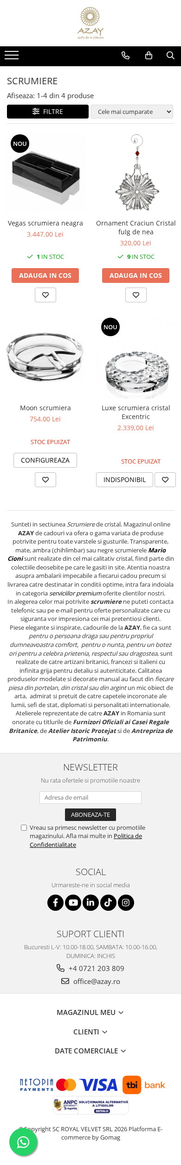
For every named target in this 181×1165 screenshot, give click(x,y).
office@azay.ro (95, 981)
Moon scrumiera (45, 407)
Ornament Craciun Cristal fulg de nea (136, 227)
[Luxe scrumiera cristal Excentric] (135, 357)
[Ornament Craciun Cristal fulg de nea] (135, 173)
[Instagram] (126, 903)
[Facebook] (55, 903)
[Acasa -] (90, 23)
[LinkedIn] (91, 903)
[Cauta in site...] (170, 55)
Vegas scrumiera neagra (45, 223)
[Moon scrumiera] (45, 357)
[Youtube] (73, 903)
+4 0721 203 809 (95, 968)
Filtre (51, 111)
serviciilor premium (75, 593)
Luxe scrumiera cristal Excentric (136, 412)
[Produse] (13, 58)
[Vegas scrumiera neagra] (45, 173)
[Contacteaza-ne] (125, 55)
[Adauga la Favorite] (45, 295)
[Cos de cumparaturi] (149, 55)
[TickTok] (108, 903)
